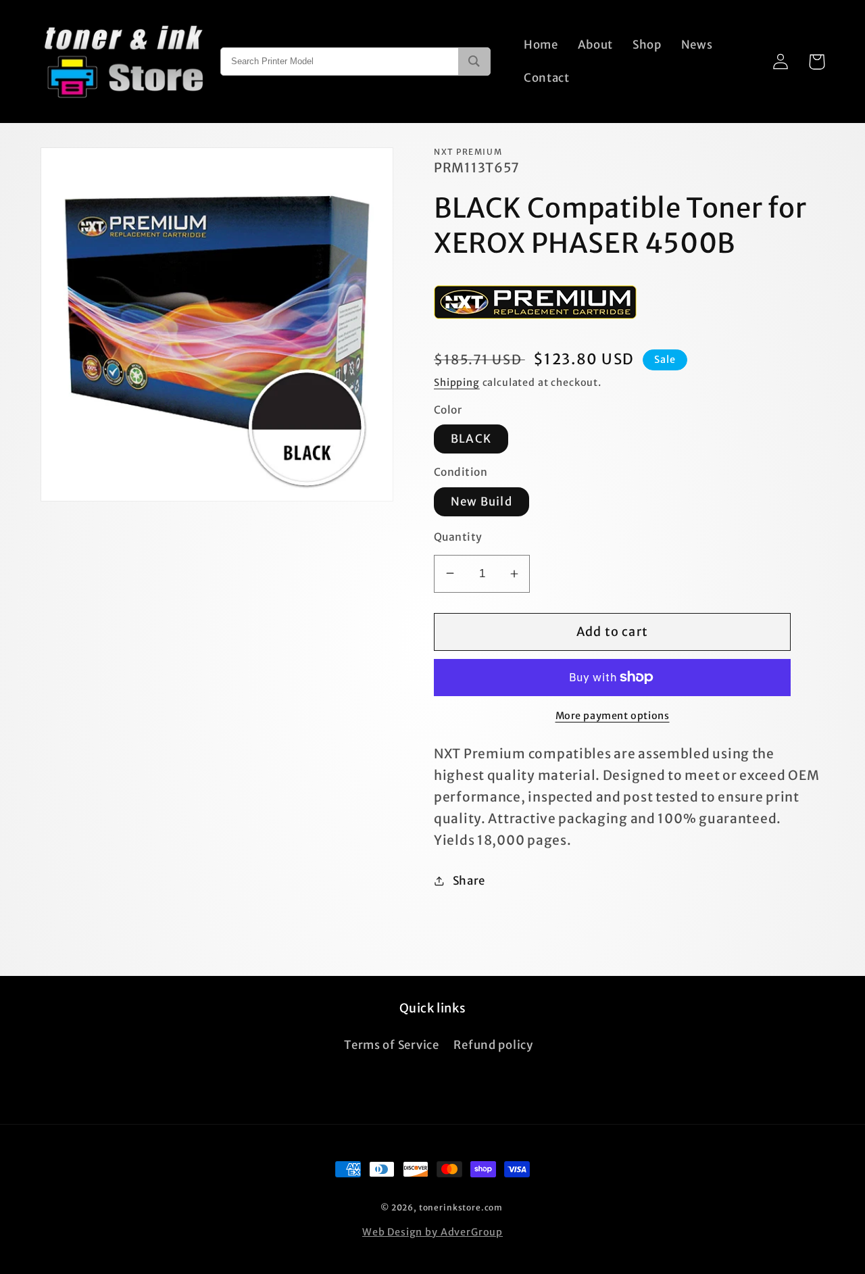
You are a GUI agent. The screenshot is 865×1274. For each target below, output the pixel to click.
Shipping (457, 382)
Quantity (458, 537)
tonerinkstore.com (461, 1207)
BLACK (471, 438)
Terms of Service (391, 1044)
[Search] (474, 61)
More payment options (612, 716)
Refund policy (493, 1044)
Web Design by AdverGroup (432, 1232)
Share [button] (469, 880)
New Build (481, 501)
